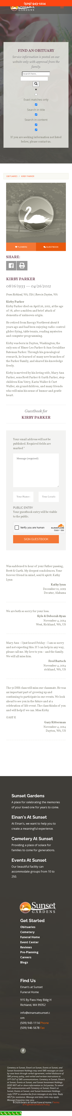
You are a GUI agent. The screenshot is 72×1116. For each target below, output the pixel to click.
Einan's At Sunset (29, 817)
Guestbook (52, 246)
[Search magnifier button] (36, 84)
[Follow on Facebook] (23, 1051)
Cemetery (27, 932)
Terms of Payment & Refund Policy (41, 1103)
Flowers (22, 246)
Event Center (29, 942)
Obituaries (27, 927)
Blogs (24, 962)
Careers (25, 957)
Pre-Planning (29, 952)
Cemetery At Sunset (32, 838)
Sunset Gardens (28, 795)
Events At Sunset (29, 860)
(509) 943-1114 (35, 3)
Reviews (26, 947)
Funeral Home (30, 937)
